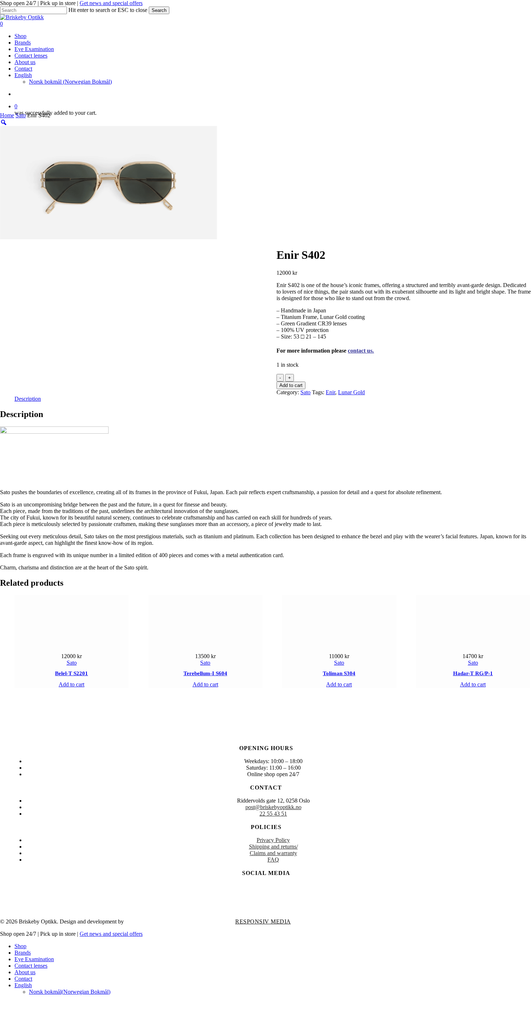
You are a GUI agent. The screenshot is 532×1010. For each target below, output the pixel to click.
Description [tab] (27, 399)
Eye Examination (34, 959)
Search (159, 10)
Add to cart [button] (71, 684)
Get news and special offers (111, 3)
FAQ (273, 860)
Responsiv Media (263, 921)
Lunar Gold (351, 392)
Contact (23, 979)
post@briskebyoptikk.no (273, 807)
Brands (22, 953)
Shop (20, 946)
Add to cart (291, 385)
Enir (330, 392)
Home (7, 115)
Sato (21, 115)
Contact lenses (30, 966)
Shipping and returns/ (273, 846)
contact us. (361, 351)
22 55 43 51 (273, 814)
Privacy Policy (273, 840)
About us (24, 972)
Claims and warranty (273, 853)
